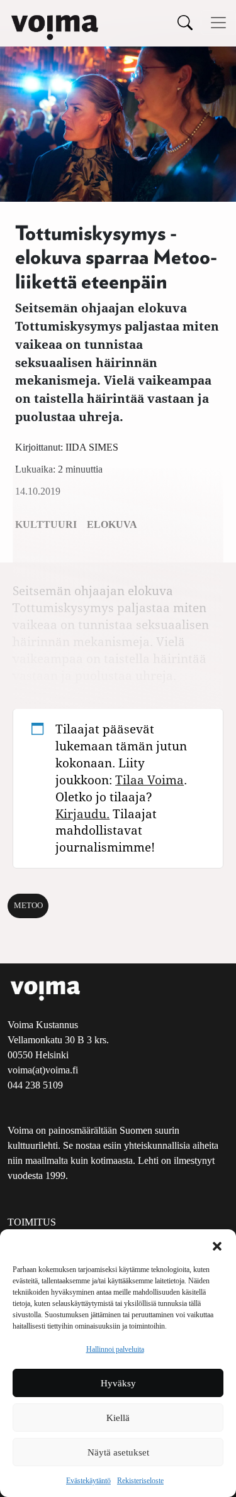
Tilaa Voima (149, 779)
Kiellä (118, 1418)
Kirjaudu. (82, 813)
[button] (217, 1245)
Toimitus (32, 1222)
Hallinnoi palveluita (115, 1349)
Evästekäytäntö (88, 1480)
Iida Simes (91, 447)
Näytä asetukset (118, 1452)
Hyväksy (118, 1383)
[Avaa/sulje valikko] (218, 22)
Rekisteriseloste (140, 1480)
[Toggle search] (185, 22)
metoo (28, 905)
